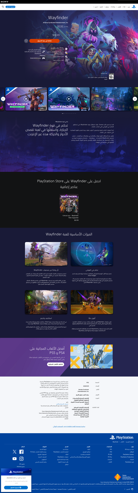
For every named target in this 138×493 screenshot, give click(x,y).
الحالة (67, 454)
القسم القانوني (71, 489)
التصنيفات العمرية (42, 454)
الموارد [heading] (44, 447)
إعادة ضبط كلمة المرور (62, 459)
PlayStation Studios (128, 454)
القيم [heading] (88, 447)
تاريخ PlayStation (129, 462)
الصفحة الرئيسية (130, 442)
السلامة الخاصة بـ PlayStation (60, 452)
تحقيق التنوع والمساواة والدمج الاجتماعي (80, 457)
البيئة (88, 449)
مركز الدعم (65, 449)
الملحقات (109, 459)
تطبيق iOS (22, 464)
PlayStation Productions (127, 457)
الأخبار (101, 7)
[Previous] (3, 99)
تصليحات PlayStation (63, 457)
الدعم (96, 7)
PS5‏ (124, 7)
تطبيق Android (21, 466)
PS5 (111, 449)
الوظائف (132, 452)
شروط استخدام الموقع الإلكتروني (48, 489)
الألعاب (119, 7)
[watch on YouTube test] (84, 108)
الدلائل (66, 464)
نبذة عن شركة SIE (129, 449)
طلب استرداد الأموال (63, 462)
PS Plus (113, 7)
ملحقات (107, 7)
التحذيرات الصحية (42, 457)
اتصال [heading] (23, 447)
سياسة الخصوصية (62, 489)
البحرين (128, 489)
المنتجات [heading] (109, 447)
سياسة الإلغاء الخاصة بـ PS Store (38, 452)
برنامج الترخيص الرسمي (40, 462)
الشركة (132, 459)
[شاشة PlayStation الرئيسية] (133, 7)
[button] (69, 99)
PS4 (111, 452)
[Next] (135, 99)
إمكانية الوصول (86, 452)
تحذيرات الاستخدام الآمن (62, 404)
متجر (129, 7)
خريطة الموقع (35, 489)
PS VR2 (110, 454)
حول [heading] (132, 447)
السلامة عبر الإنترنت (85, 454)
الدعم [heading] (66, 447)
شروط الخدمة (43, 449)
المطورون (44, 459)
